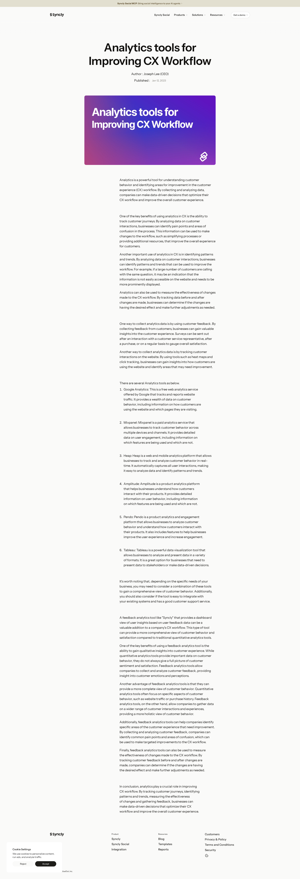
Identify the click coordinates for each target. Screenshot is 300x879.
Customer (211, 834)
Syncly (116, 839)
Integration (119, 849)
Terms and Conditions (219, 844)
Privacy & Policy (215, 839)
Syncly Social (120, 844)
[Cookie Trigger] (207, 855)
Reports (163, 849)
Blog (161, 839)
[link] (240, 15)
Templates (165, 844)
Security (210, 850)
